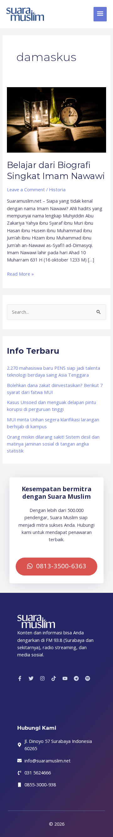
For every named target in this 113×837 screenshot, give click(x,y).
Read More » (20, 273)
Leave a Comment (26, 189)
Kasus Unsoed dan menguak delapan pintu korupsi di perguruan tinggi (51, 405)
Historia (57, 189)
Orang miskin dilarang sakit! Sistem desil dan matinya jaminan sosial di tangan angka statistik (53, 444)
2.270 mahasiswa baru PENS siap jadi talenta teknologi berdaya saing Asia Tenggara (53, 371)
